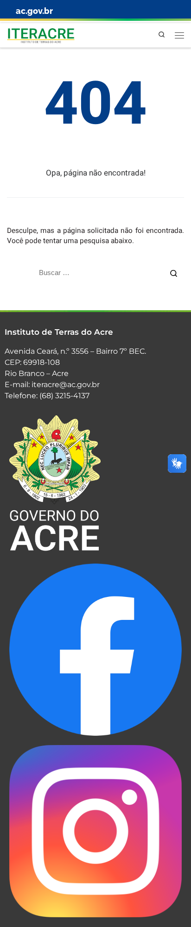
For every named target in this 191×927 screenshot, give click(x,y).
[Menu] (179, 35)
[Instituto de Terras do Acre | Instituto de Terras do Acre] (41, 34)
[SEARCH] (85, 273)
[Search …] (173, 272)
